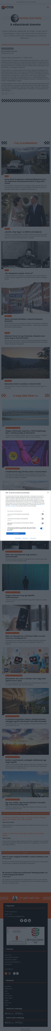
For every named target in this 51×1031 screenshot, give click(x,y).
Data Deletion (18, 538)
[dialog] (25, 515)
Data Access (25, 538)
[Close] (48, 493)
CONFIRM (15, 533)
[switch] (42, 514)
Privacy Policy (33, 538)
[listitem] (25, 511)
